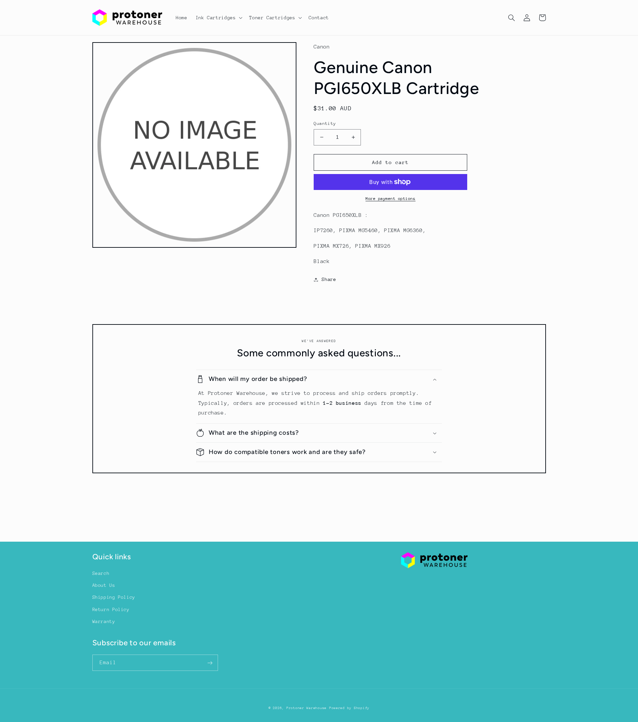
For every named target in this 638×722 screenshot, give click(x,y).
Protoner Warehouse (306, 708)
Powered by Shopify (349, 708)
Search (101, 573)
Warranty (103, 621)
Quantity (325, 123)
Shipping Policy (113, 597)
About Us (103, 585)
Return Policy (111, 609)
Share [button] (329, 279)
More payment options (391, 198)
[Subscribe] (209, 663)
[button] (218, 17)
